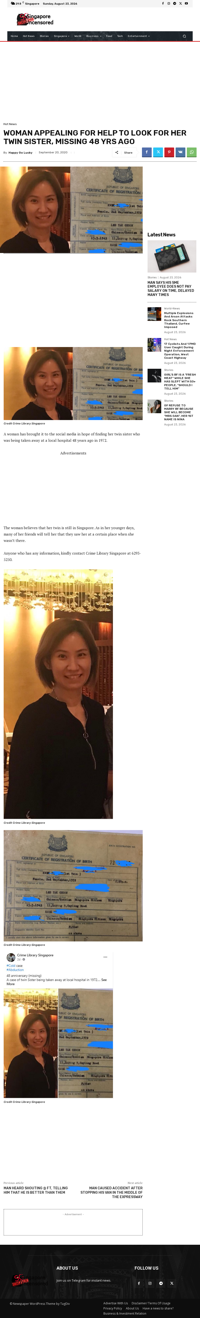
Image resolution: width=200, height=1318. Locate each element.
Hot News (10, 124)
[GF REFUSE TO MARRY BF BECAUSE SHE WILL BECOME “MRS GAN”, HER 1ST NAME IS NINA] (154, 406)
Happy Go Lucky (20, 152)
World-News (172, 308)
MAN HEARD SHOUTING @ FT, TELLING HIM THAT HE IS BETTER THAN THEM (36, 1190)
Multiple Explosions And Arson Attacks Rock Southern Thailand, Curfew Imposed (178, 320)
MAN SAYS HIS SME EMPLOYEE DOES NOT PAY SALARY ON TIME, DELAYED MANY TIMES (171, 289)
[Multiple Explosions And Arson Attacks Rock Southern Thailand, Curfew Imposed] (154, 314)
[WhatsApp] (192, 152)
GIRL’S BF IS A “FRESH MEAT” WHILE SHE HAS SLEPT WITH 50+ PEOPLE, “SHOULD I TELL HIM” (180, 381)
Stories (152, 277)
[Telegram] (175, 4)
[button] (184, 36)
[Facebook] (163, 4)
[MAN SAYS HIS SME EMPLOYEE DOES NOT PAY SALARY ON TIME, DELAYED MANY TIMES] (172, 256)
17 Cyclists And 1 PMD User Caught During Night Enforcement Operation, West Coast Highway (180, 351)
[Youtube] (186, 4)
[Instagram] (169, 4)
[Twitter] (180, 4)
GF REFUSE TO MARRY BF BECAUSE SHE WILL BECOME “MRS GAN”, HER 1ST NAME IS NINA (178, 412)
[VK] (180, 152)
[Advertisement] (123, 19)
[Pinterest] (169, 152)
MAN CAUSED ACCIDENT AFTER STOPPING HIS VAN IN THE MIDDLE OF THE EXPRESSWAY (111, 1192)
